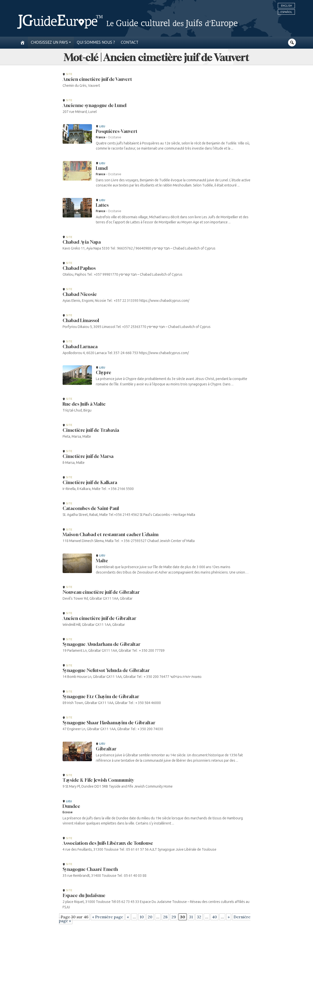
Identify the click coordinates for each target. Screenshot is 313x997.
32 (199, 916)
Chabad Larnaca (80, 346)
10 (142, 916)
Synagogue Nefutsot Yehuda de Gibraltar (106, 670)
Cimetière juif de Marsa (88, 456)
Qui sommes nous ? (96, 42)
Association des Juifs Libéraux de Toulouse (108, 843)
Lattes (102, 205)
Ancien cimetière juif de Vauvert (97, 79)
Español (286, 12)
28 (165, 916)
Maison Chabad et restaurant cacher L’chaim (110, 534)
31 (191, 916)
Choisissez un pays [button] (49, 42)
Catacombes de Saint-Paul (91, 508)
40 (214, 916)
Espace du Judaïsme (84, 895)
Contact (129, 42)
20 (150, 916)
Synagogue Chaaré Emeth (90, 869)
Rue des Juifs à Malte (84, 404)
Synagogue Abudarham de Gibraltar (101, 644)
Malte (102, 560)
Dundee (71, 806)
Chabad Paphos (79, 268)
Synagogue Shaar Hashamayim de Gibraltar (109, 722)
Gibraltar (106, 748)
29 (173, 916)
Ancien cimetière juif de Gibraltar (99, 618)
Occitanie (114, 137)
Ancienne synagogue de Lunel (94, 105)
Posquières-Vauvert (116, 131)
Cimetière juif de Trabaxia (91, 430)
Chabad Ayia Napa (82, 242)
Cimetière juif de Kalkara (90, 482)
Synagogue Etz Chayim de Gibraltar (101, 696)
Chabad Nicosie (80, 294)
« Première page (107, 916)
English (286, 5)
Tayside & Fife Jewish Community (98, 780)
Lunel (102, 168)
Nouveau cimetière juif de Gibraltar (101, 592)
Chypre (103, 372)
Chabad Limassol (81, 320)
